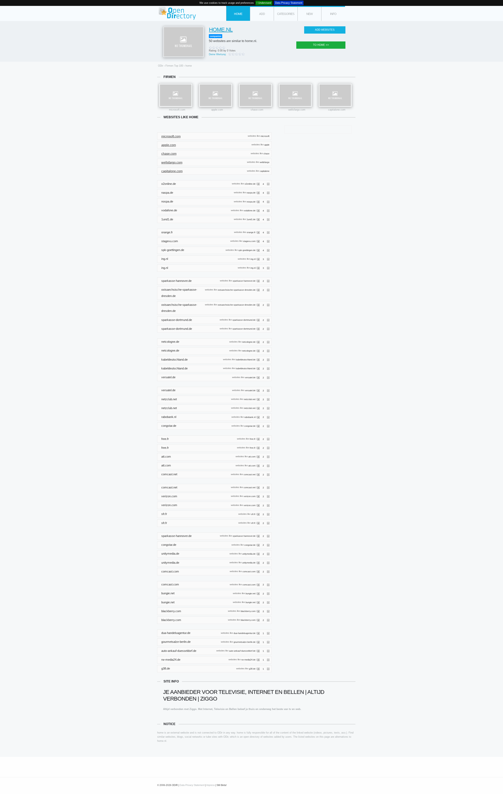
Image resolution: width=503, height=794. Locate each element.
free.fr (252, 439)
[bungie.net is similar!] (258, 593)
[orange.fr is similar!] (258, 232)
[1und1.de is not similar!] (268, 219)
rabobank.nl (249, 417)
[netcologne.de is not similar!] (268, 342)
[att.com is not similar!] (268, 456)
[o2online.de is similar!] (258, 184)
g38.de (252, 668)
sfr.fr (253, 514)
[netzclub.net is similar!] (258, 399)
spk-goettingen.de (246, 250)
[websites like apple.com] (215, 95)
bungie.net (250, 593)
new (309, 14)
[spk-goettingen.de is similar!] (258, 250)
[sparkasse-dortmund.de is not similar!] (268, 320)
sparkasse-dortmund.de (243, 320)
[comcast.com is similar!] (258, 571)
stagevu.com (249, 241)
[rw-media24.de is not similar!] (268, 659)
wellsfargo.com (296, 109)
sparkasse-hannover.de (244, 281)
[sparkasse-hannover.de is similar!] (258, 281)
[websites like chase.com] (255, 95)
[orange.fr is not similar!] (268, 232)
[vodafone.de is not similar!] (268, 210)
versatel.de (250, 377)
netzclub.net (249, 399)
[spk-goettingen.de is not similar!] (268, 250)
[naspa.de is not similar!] (268, 192)
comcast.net (249, 474)
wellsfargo (264, 162)
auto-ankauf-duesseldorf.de (242, 651)
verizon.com (249, 496)
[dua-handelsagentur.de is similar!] (258, 633)
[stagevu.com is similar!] (258, 241)
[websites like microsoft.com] (175, 95)
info (333, 14)
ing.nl (253, 259)
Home (238, 14)
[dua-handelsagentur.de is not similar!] (268, 633)
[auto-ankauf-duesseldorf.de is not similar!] (268, 651)
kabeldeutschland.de (245, 359)
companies (215, 36)
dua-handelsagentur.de (244, 633)
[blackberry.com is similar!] (258, 611)
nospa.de (251, 201)
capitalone (264, 171)
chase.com (257, 109)
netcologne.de (248, 342)
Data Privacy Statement (288, 2)
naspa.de (251, 192)
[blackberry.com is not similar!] (268, 611)
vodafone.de (249, 210)
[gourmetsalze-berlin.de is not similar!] (268, 642)
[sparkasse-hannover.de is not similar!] (268, 281)
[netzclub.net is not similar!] (268, 399)
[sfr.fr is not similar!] (268, 514)
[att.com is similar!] (258, 456)
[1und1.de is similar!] (258, 219)
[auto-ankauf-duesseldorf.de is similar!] (258, 651)
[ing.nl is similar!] (258, 259)
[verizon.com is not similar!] (268, 496)
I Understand (264, 2)
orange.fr (251, 232)
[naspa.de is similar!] (258, 192)
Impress (210, 785)
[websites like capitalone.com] (335, 95)
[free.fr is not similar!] (268, 439)
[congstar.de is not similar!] (268, 426)
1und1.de (251, 219)
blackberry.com (248, 611)
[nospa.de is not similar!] (268, 201)
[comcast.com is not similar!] (268, 571)
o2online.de (250, 184)
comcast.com (248, 571)
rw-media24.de (248, 659)
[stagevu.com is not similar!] (268, 241)
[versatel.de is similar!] (258, 377)
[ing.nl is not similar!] (268, 259)
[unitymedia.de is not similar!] (268, 554)
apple (266, 145)
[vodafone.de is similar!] (258, 210)
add (262, 14)
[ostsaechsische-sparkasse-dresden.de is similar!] (258, 290)
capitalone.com (336, 109)
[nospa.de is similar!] (258, 201)
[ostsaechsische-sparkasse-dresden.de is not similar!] (268, 290)
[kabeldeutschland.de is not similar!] (268, 359)
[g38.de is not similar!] (268, 669)
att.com (251, 456)
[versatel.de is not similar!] (268, 377)
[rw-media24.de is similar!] (258, 659)
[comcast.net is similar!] (258, 474)
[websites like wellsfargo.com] (295, 95)
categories (285, 14)
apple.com (217, 109)
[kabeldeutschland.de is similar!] (258, 359)
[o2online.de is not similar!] (268, 184)
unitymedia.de (248, 553)
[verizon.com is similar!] (258, 496)
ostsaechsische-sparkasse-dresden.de (236, 289)
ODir (176, 13)
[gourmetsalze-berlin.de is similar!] (258, 642)
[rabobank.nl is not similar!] (268, 417)
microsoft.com (177, 109)
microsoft (265, 136)
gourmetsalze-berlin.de (244, 642)
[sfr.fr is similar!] (258, 514)
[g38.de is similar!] (258, 669)
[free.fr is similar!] (258, 439)
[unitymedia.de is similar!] (258, 554)
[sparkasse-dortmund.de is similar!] (258, 320)
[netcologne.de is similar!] (258, 342)
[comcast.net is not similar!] (268, 474)
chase (266, 153)
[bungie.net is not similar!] (268, 593)
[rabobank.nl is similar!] (258, 417)
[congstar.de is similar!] (258, 426)
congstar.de (249, 426)
